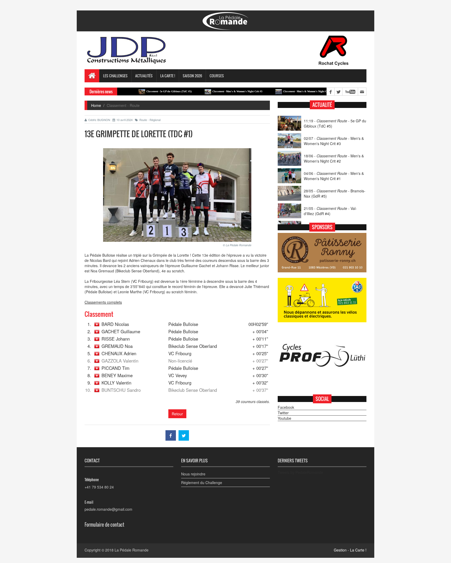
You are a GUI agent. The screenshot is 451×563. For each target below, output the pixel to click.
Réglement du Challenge (201, 482)
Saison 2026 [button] (192, 75)
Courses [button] (217, 75)
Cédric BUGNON (99, 120)
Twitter (283, 412)
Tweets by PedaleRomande (300, 472)
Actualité (322, 104)
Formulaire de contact (104, 524)
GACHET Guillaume (121, 331)
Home (96, 105)
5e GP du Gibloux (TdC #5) (153, 91)
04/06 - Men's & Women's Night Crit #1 (334, 176)
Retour (177, 413)
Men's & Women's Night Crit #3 (221, 91)
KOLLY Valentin (116, 383)
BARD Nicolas (115, 324)
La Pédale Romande (132, 550)
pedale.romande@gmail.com (108, 509)
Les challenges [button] (115, 75)
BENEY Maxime (117, 375)
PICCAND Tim (115, 368)
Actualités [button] (144, 75)
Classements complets (103, 302)
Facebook (286, 407)
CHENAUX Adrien (119, 353)
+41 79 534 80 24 (99, 487)
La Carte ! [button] (167, 75)
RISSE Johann (116, 339)
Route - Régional (150, 120)
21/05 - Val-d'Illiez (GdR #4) (330, 211)
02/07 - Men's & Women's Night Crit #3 (334, 141)
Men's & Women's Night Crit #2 (292, 91)
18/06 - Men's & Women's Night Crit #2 (334, 158)
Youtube (284, 418)
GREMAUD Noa (117, 346)
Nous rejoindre (193, 473)
